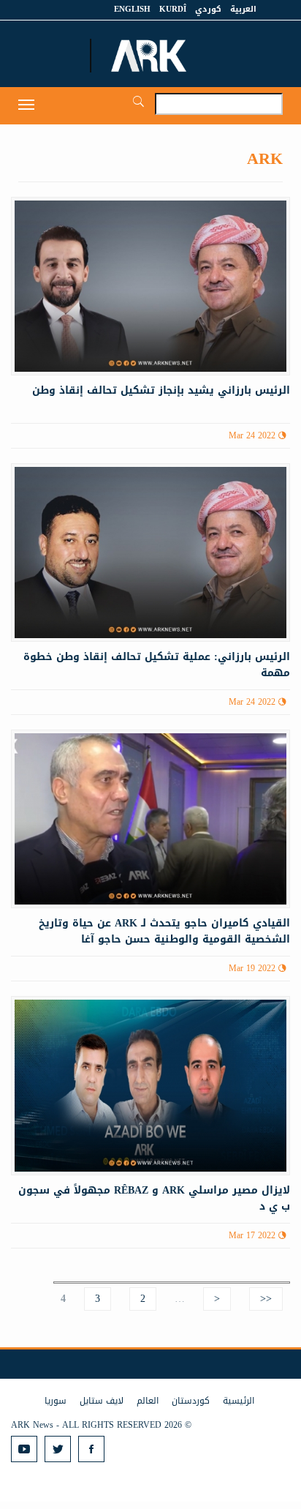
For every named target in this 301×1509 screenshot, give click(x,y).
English (132, 9)
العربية (243, 9)
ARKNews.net (150, 55)
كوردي (208, 9)
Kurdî (172, 9)
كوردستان (191, 1401)
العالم (148, 1401)
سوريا (55, 1401)
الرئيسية (238, 1401)
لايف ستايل (101, 1401)
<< (266, 1298)
